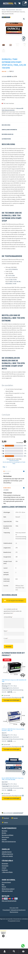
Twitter (6, 822)
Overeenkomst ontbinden (20, 919)
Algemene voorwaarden (6, 919)
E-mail (6, 638)
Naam (6, 631)
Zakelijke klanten (7, 852)
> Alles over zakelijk (7, 856)
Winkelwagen (22, 949)
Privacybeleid (6, 910)
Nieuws (4, 887)
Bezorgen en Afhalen (7, 835)
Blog (3, 884)
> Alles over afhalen (7, 872)
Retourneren (5, 837)
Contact (18, 921)
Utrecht (4, 868)
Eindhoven (5, 870)
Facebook (6, 818)
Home (3, 9)
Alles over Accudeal (7, 891)
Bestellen (4, 831)
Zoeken (14, 951)
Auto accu (18, 108)
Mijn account (4, 951)
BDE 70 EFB (13, 279)
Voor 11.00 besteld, (13, 813)
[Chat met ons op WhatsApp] (23, 945)
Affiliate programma (7, 854)
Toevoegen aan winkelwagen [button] (11, 700)
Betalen (4, 833)
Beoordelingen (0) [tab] (7, 134)
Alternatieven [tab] (6, 139)
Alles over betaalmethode (9, 901)
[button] (24, 19)
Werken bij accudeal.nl (8, 889)
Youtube (15, 818)
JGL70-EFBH (11, 275)
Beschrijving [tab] (6, 125)
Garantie (4, 839)
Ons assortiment (10, 9)
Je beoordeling (8, 617)
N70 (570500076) (13, 269)
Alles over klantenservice (9, 841)
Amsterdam (5, 866)
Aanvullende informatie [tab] (9, 129)
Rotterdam (5, 863)
